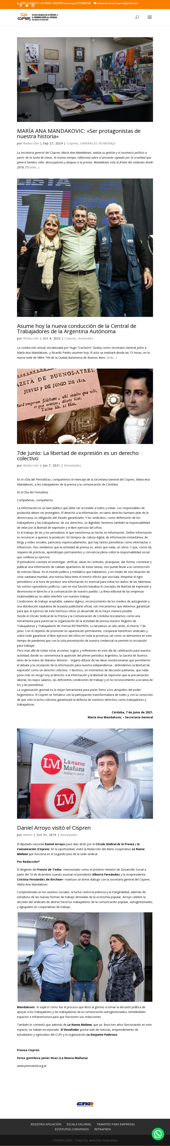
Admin (28, 835)
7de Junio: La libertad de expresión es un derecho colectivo (78, 455)
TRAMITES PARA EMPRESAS (116, 1124)
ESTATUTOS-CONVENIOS (72, 1129)
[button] (158, 1134)
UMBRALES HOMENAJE (97, 143)
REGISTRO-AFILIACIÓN (46, 1124)
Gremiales (86, 338)
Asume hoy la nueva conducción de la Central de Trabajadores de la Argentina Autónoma (76, 328)
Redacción (31, 143)
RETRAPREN (102, 1129)
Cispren (72, 143)
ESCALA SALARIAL (79, 1124)
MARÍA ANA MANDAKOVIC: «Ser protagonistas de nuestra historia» (79, 133)
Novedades (72, 465)
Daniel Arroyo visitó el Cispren (54, 827)
